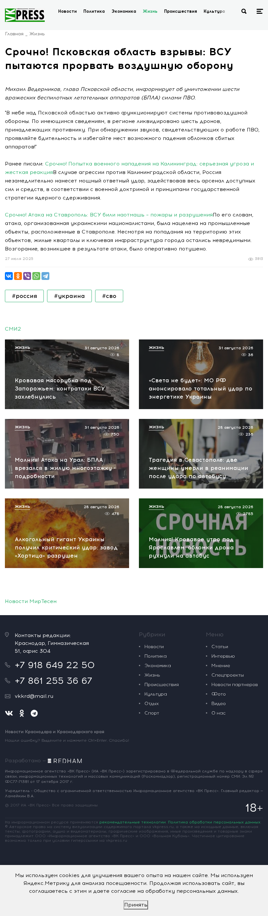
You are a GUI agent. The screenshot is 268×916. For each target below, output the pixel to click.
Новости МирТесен (31, 601)
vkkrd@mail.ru (34, 696)
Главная (14, 34)
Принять (135, 905)
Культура (214, 11)
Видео (218, 703)
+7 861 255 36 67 (53, 680)
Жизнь (150, 11)
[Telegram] (45, 276)
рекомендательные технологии (132, 822)
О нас (218, 713)
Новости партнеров (234, 684)
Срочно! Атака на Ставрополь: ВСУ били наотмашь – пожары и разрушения (109, 215)
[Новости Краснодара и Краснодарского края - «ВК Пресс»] (25, 15)
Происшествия (180, 11)
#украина (69, 296)
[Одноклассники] (18, 276)
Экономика (123, 11)
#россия (24, 296)
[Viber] (27, 276)
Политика (94, 11)
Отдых (151, 703)
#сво (109, 296)
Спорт (151, 713)
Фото (218, 694)
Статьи (219, 646)
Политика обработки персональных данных (214, 822)
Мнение (220, 665)
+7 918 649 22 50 (55, 664)
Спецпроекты (227, 675)
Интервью (223, 656)
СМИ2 (13, 329)
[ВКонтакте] (9, 276)
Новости (67, 11)
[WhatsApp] (36, 276)
